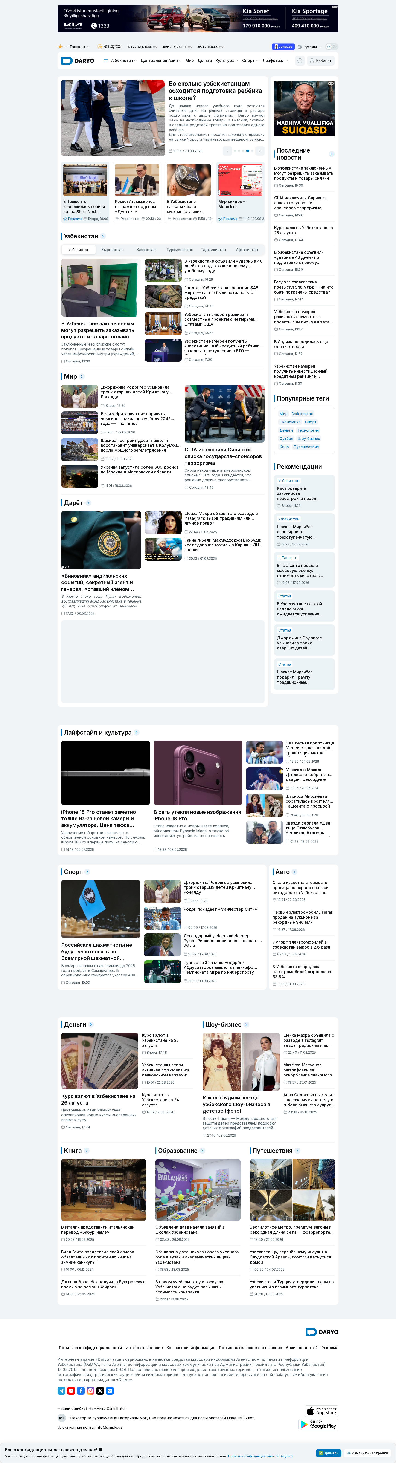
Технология (308, 430)
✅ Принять (328, 1453)
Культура (225, 60)
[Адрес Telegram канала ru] (61, 1391)
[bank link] (109, 46)
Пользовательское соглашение (250, 1347)
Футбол (286, 438)
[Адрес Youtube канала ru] (71, 1391)
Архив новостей (302, 1347)
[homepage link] (77, 61)
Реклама (329, 1347)
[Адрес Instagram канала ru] (90, 1391)
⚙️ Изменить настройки (367, 1453)
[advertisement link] (283, 46)
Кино (284, 446)
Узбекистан (121, 60)
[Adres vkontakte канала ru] (110, 1391)
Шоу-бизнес (309, 438)
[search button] (300, 61)
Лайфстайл (274, 60)
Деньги (205, 60)
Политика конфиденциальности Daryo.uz (260, 1456)
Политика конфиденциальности (90, 1347)
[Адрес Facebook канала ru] (81, 1391)
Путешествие (306, 446)
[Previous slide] (227, 151)
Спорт (248, 60)
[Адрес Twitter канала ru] (100, 1391)
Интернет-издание (144, 1347)
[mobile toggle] (105, 60)
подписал (178, 120)
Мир (190, 60)
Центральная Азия (159, 60)
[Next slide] (260, 151)
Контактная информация (190, 1347)
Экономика (290, 422)
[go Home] (322, 1332)
